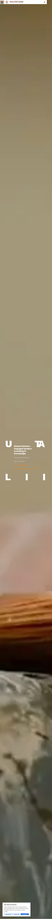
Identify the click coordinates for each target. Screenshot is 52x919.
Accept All (25, 914)
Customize (8, 914)
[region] (16, 909)
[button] (44, 2)
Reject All (16, 914)
